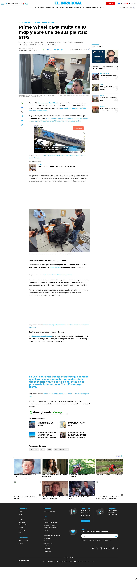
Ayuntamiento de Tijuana (61, 449)
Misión (46, 530)
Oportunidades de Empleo (52, 535)
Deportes (22, 522)
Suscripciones (48, 543)
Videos (21, 543)
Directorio (47, 538)
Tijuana (36, 22)
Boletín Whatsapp (49, 511)
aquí (66, 414)
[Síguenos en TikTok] (129, 3)
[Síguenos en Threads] (132, 3)
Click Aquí (85, 521)
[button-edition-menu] (120, 7)
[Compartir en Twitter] (51, 49)
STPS (49, 449)
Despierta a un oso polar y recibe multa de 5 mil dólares (77, 423)
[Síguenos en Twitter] (121, 3)
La (47, 103)
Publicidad (47, 546)
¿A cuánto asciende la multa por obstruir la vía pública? (46, 423)
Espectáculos (23, 524)
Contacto (46, 540)
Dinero (21, 519)
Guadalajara (60, 7)
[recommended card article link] (32, 167)
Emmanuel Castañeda (27, 48)
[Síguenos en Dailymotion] (134, 3)
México (21, 511)
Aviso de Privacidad (50, 525)
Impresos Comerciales (51, 522)
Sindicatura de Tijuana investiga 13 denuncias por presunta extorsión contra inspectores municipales (77, 435)
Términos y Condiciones (104, 540)
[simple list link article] (105, 57)
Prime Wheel (48, 22)
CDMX (42, 7)
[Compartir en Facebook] (48, 49)
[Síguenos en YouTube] (126, 3)
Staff (45, 520)
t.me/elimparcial (112, 510)
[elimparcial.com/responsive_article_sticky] (136, 579)
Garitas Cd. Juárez (127, 7)
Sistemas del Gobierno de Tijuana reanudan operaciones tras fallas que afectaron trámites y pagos (47, 435)
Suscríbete (110, 3)
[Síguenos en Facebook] (118, 3)
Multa (42, 449)
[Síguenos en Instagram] (124, 3)
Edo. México (50, 7)
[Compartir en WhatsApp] (44, 49)
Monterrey (69, 7)
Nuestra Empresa (49, 533)
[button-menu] (2, 4)
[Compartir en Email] (58, 49)
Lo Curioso (22, 517)
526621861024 (86, 510)
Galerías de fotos (24, 540)
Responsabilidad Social (51, 527)
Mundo (21, 514)
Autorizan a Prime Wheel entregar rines (57, 275)
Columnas (77, 7)
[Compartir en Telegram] (55, 49)
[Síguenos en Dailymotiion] (117, 548)
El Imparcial (25, 22)
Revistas (95, 7)
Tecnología (22, 530)
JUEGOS (36, 7)
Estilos (21, 527)
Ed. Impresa (87, 7)
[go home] (24, 560)
